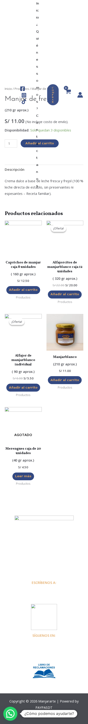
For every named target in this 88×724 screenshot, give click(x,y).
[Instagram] (24, 95)
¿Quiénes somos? (37, 66)
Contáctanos (37, 150)
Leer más (23, 476)
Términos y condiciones (44, 564)
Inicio (37, 10)
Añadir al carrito (23, 289)
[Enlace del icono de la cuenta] (80, 95)
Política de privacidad (44, 558)
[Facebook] (22, 88)
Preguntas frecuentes (44, 551)
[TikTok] (24, 101)
